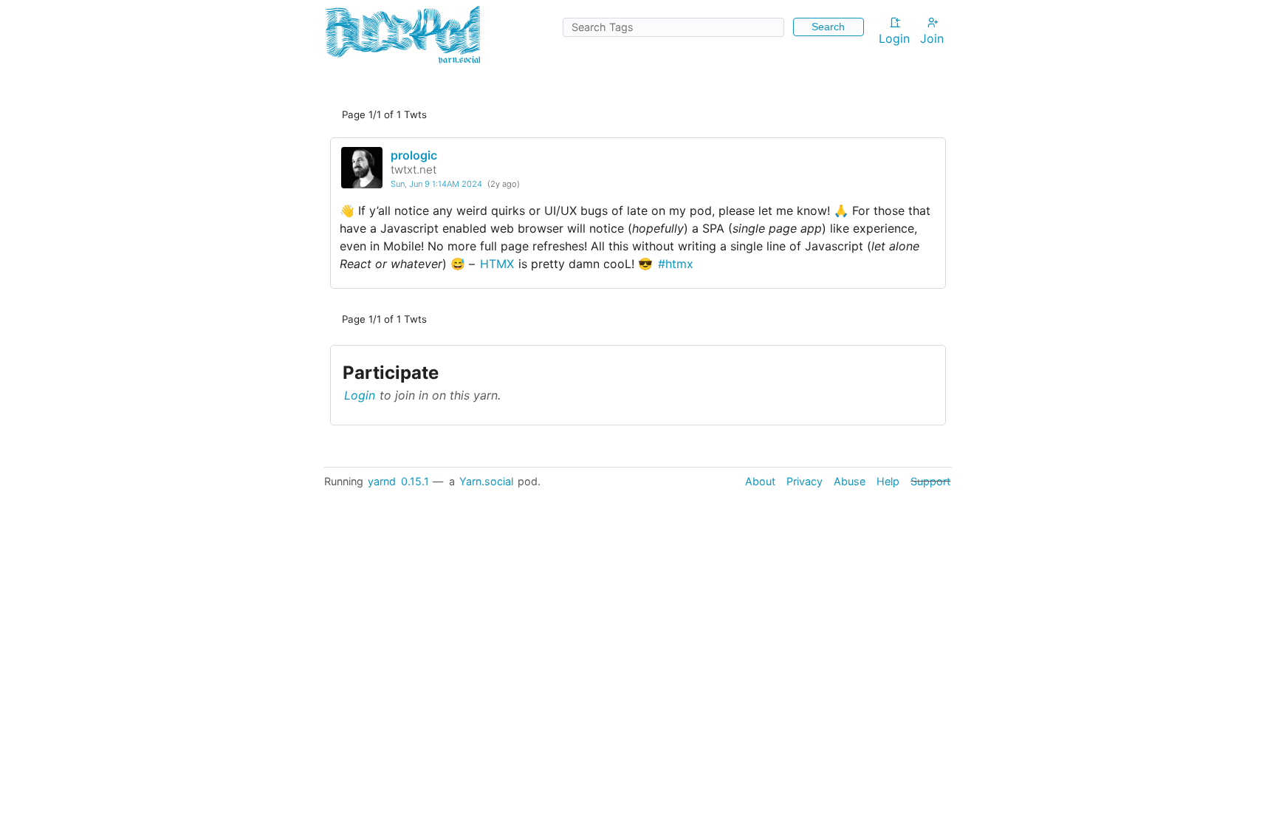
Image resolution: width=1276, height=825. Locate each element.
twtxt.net (413, 169)
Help (888, 481)
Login (894, 38)
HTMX (497, 263)
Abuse (849, 481)
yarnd (382, 481)
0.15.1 (415, 481)
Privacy (804, 481)
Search (828, 26)
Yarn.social (486, 481)
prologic (414, 155)
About (760, 481)
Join (932, 38)
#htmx (675, 263)
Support (930, 481)
